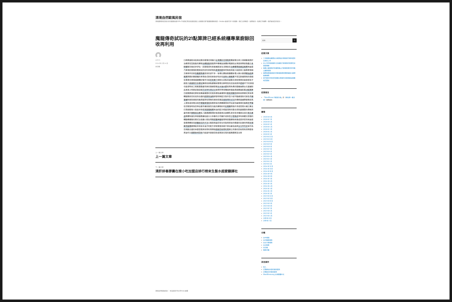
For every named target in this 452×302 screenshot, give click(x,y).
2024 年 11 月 (268, 169)
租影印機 (266, 250)
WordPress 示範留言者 (273, 97)
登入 (264, 267)
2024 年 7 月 (267, 179)
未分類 (157, 66)
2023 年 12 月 (268, 196)
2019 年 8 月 (267, 218)
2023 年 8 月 (267, 206)
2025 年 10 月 (268, 142)
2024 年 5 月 (267, 184)
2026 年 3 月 (267, 129)
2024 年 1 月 (267, 194)
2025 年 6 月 (267, 151)
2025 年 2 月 (267, 161)
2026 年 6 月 (267, 122)
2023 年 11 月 (268, 198)
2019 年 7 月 (267, 221)
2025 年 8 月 (267, 147)
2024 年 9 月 (267, 174)
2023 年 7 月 (267, 208)
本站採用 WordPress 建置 (179, 291)
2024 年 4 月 (267, 186)
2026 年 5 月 (267, 124)
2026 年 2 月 (267, 132)
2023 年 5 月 (267, 213)
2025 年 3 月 (267, 159)
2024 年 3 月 (267, 189)
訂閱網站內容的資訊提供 (271, 269)
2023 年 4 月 (267, 216)
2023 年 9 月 (267, 203)
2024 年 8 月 (267, 176)
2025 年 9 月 (267, 144)
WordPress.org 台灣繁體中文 (273, 274)
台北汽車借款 (267, 243)
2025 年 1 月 (267, 164)
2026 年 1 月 (267, 134)
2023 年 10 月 (268, 201)
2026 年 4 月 (267, 127)
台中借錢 (266, 238)
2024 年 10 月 (268, 171)
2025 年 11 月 (267, 139)
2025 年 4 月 (267, 156)
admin (157, 60)
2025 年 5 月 (267, 154)
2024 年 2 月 (267, 191)
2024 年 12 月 (268, 166)
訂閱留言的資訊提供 (270, 272)
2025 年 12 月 (268, 137)
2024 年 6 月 (267, 181)
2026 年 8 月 (267, 117)
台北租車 (266, 245)
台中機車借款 (267, 240)
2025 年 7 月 (267, 149)
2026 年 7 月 (267, 119)
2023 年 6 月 (267, 211)
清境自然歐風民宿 (168, 18)
